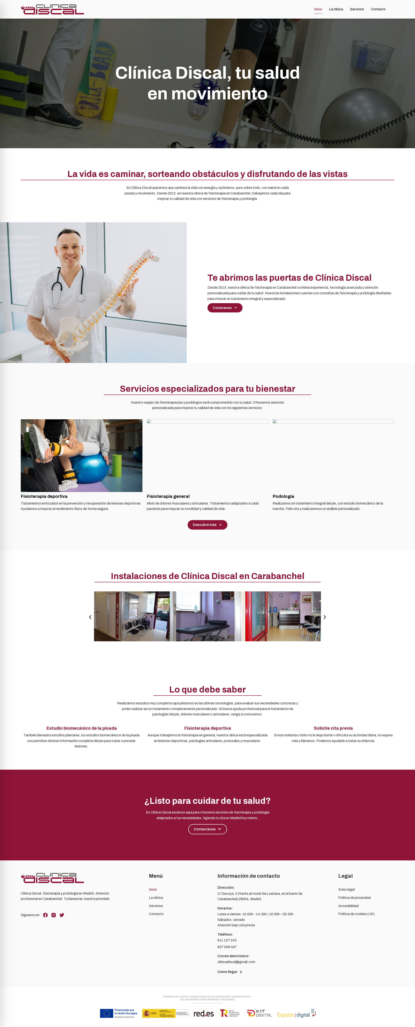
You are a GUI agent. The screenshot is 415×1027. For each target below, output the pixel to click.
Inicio (318, 9)
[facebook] (45, 915)
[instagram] (53, 915)
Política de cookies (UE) (356, 914)
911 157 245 (227, 940)
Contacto (378, 9)
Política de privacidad (354, 898)
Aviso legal (346, 889)
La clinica (336, 9)
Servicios (357, 9)
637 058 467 (227, 947)
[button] (90, 617)
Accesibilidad (348, 906)
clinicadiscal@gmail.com (236, 962)
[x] (61, 915)
